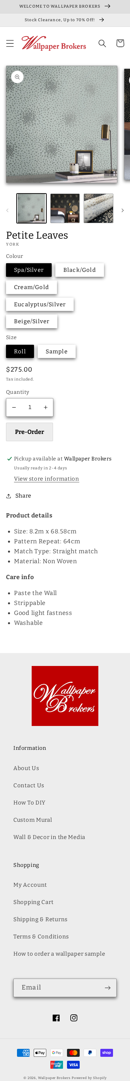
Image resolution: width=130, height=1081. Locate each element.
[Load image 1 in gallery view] (31, 208)
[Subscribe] (107, 988)
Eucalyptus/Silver (40, 304)
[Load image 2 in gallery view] (65, 208)
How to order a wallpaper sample (59, 953)
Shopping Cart (33, 902)
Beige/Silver (31, 321)
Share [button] (23, 495)
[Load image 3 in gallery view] (98, 208)
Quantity (17, 392)
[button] (10, 43)
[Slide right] (122, 210)
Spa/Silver (29, 270)
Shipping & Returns (40, 919)
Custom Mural (32, 819)
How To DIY (29, 802)
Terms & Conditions (41, 936)
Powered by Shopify (89, 1078)
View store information (46, 478)
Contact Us (28, 785)
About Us (26, 768)
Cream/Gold (31, 287)
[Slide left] (7, 210)
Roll (20, 351)
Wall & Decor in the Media (49, 837)
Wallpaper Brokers (54, 1078)
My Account (30, 884)
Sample (57, 351)
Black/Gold (79, 270)
